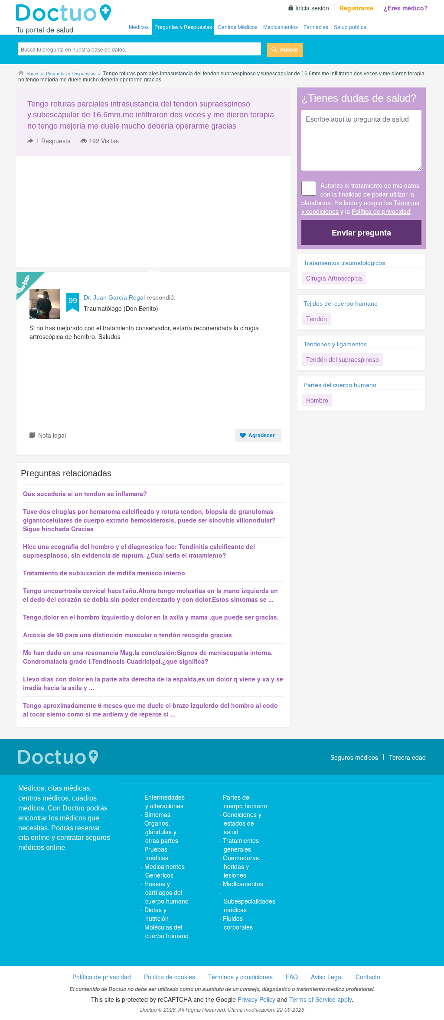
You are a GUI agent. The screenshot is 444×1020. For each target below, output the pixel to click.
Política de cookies (169, 976)
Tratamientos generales (241, 844)
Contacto (368, 976)
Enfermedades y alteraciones (164, 801)
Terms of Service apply (320, 999)
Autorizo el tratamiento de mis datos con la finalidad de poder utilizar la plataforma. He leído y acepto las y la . (360, 198)
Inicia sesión (312, 7)
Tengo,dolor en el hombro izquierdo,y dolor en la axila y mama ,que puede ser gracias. (151, 617)
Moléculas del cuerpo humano (166, 931)
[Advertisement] (82, 212)
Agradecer (261, 435)
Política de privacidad (381, 211)
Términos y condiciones (240, 976)
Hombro (317, 400)
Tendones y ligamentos (335, 344)
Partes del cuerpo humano (340, 384)
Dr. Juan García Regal (115, 297)
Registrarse (356, 7)
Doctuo (66, 13)
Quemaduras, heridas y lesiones (242, 866)
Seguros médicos (354, 757)
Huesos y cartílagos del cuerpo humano (166, 892)
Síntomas (157, 814)
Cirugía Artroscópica (334, 278)
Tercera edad (407, 757)
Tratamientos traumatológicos (344, 262)
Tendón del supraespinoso (342, 359)
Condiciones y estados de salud (242, 823)
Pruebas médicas (156, 853)
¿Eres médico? (406, 7)
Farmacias (316, 26)
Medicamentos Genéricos (164, 870)
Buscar (289, 49)
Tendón (316, 318)
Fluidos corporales (238, 922)
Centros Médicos (238, 26)
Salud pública (350, 26)
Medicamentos (280, 26)
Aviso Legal (327, 976)
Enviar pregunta (361, 232)
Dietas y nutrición (156, 914)
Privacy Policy (256, 999)
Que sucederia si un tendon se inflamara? (85, 493)
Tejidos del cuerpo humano (341, 303)
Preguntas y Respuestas (183, 26)
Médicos (139, 26)
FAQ (292, 976)
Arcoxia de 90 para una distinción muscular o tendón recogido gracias (127, 634)
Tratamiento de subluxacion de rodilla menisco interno (104, 572)
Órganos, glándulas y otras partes (161, 832)
